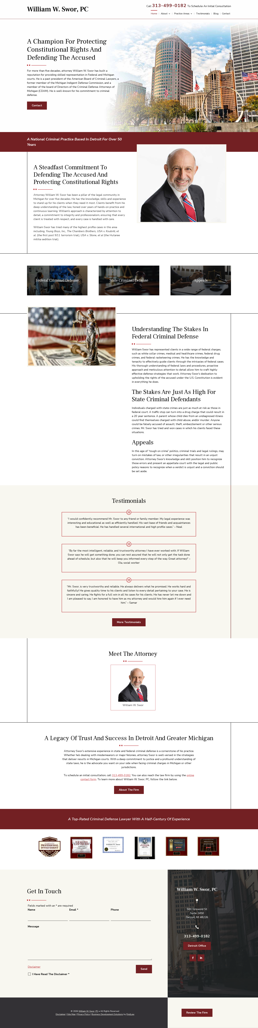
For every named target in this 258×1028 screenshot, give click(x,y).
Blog (215, 14)
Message (33, 926)
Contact (226, 14)
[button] (255, 1006)
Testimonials (203, 14)
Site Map (71, 1014)
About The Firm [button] (129, 790)
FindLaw (130, 1014)
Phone (115, 910)
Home (154, 14)
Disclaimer (34, 967)
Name (31, 910)
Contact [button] (37, 105)
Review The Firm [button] (197, 1012)
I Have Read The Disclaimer (50, 974)
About (164, 14)
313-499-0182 (169, 6)
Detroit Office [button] (197, 946)
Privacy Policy (83, 1014)
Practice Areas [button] (181, 14)
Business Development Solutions (107, 1014)
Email (73, 910)
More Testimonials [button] (129, 622)
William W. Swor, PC (88, 1011)
